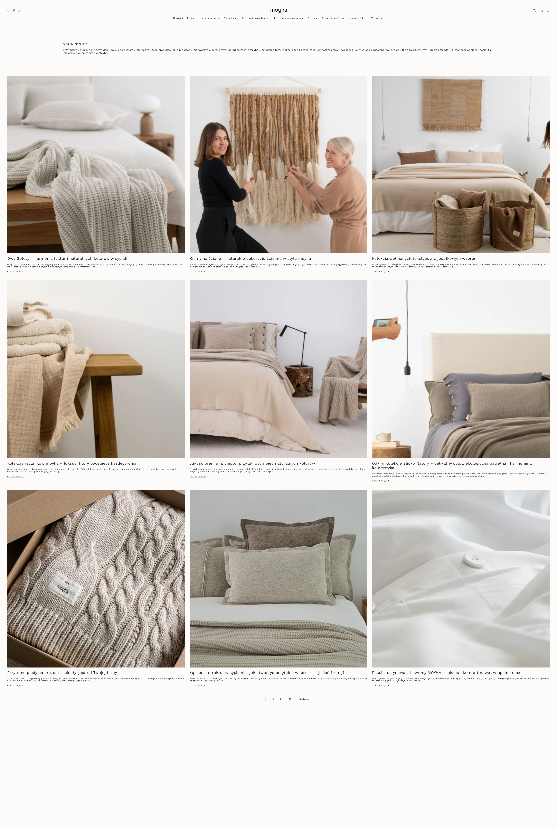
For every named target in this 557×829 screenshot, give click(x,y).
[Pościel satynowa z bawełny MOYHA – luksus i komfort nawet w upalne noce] (461, 578)
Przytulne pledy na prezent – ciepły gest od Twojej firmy (62, 672)
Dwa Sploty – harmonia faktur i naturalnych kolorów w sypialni (68, 258)
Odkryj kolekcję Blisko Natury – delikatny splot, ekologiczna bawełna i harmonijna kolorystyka (452, 465)
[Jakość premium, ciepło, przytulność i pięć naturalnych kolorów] (278, 369)
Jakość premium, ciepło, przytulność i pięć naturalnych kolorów (252, 463)
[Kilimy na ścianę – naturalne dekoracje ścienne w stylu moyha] (278, 164)
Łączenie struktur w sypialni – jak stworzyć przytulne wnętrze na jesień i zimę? (267, 672)
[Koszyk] (548, 10)
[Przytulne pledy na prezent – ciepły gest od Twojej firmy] (96, 578)
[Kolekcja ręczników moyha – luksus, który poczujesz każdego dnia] (96, 369)
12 (290, 699)
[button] (191, 18)
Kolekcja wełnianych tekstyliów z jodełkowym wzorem (425, 258)
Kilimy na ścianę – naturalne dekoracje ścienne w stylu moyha (250, 258)
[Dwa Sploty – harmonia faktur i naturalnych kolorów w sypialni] (96, 164)
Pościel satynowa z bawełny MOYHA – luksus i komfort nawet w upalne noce (446, 672)
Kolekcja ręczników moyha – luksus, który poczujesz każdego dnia (71, 463)
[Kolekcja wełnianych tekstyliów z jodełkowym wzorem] (461, 164)
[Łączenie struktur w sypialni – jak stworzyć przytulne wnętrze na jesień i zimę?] (278, 578)
